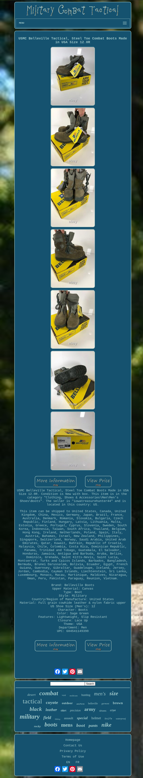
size (113, 693)
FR (77, 762)
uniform (80, 704)
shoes (102, 710)
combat (48, 693)
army (90, 709)
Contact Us (72, 745)
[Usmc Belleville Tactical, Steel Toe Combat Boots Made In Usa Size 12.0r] (73, 76)
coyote (52, 702)
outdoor (67, 703)
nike (106, 725)
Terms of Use (73, 756)
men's (100, 694)
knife (108, 718)
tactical (32, 701)
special (82, 718)
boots (51, 724)
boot (80, 725)
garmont (105, 703)
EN (68, 762)
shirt (63, 710)
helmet (96, 718)
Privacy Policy (73, 751)
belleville (93, 703)
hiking (57, 719)
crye (113, 710)
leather (51, 709)
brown (118, 703)
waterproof (121, 718)
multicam (74, 695)
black (36, 709)
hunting (85, 695)
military (30, 716)
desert (31, 695)
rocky (37, 726)
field (47, 717)
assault (68, 718)
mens (67, 725)
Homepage (72, 740)
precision (75, 710)
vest (64, 695)
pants (93, 725)
